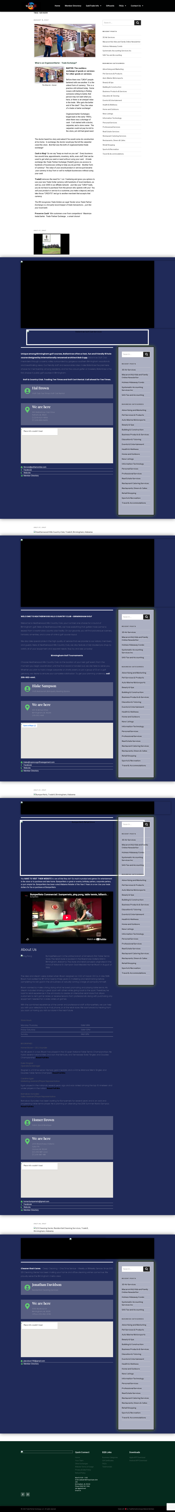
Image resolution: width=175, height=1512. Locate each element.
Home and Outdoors (131, 454)
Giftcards (110, 6)
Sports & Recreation (131, 498)
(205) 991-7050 (84, 1486)
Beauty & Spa (128, 425)
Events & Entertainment (133, 444)
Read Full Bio (42, 1057)
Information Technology (133, 464)
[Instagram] (28, 1494)
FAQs (121, 6)
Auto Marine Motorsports (133, 420)
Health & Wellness (130, 449)
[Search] (146, 354)
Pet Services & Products (133, 415)
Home (57, 6)
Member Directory (73, 6)
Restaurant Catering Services (135, 483)
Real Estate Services (131, 478)
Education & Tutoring (131, 439)
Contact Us (136, 6)
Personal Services (130, 469)
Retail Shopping (129, 493)
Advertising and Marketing (134, 410)
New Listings (128, 459)
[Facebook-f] (23, 1494)
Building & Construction (132, 430)
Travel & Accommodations (134, 503)
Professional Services (132, 474)
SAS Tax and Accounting (133, 395)
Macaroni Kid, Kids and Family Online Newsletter (121, 42)
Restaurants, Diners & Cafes (134, 488)
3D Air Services (129, 370)
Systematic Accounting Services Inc (117, 51)
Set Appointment (80, 1488)
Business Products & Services (135, 435)
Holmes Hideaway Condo (133, 382)
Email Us (78, 1490)
